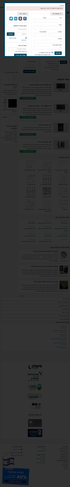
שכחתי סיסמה (12, 38)
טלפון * (44, 18)
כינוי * (60, 18)
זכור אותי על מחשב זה (45, 52)
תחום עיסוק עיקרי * (57, 45)
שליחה (58, 53)
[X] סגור (62, 5)
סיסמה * (59, 31)
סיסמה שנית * (42, 31)
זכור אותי (23, 40)
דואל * (60, 24)
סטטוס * (60, 38)
